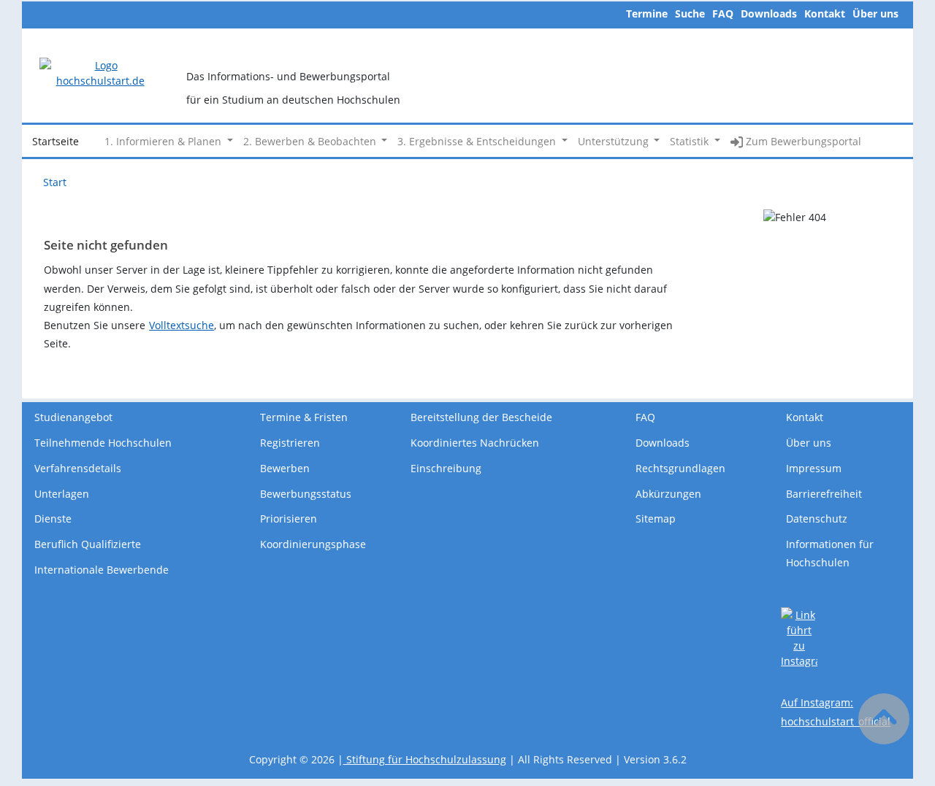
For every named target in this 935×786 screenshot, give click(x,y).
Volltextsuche (181, 325)
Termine (647, 13)
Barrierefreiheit (824, 494)
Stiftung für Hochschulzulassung (424, 759)
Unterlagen (61, 494)
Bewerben (285, 468)
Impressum (814, 468)
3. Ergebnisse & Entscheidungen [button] (478, 141)
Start (54, 182)
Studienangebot (73, 417)
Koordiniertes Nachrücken (475, 443)
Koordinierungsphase (313, 544)
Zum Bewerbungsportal (802, 141)
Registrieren (290, 443)
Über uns (875, 13)
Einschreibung (446, 468)
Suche (690, 13)
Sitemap (656, 518)
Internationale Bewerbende (101, 570)
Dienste (53, 518)
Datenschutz (816, 518)
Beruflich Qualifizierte (87, 544)
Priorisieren (288, 518)
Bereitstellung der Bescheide (481, 417)
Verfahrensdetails (77, 468)
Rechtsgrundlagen (680, 468)
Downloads (769, 13)
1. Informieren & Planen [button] (164, 141)
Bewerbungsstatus (305, 494)
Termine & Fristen (304, 417)
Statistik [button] (690, 141)
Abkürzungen (668, 494)
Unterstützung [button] (615, 141)
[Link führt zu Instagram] (799, 637)
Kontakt (824, 13)
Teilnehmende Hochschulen (103, 443)
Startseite (55, 141)
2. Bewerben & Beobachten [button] (311, 141)
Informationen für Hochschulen (830, 553)
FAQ (722, 13)
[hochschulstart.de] (100, 72)
